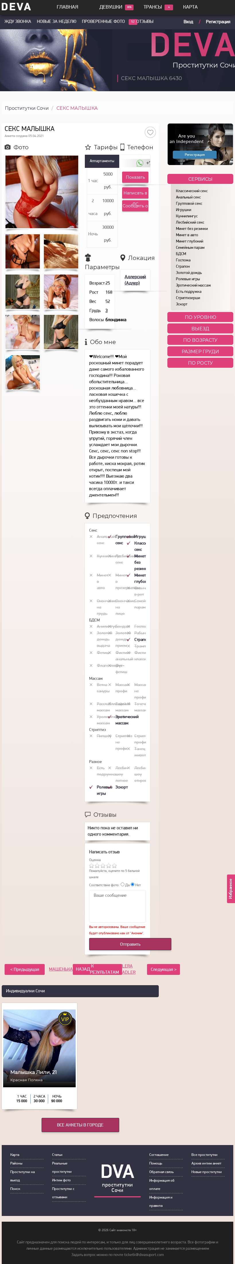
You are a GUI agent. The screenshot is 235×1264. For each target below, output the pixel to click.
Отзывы (144, 21)
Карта (190, 7)
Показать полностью (135, 179)
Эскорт (181, 304)
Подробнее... (39, 1097)
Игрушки (183, 210)
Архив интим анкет (206, 1163)
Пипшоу (104, 736)
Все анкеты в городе (80, 1125)
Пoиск (15, 1189)
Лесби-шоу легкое (121, 774)
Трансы (153, 7)
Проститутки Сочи (27, 108)
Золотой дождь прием (123, 639)
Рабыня (141, 633)
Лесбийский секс (190, 222)
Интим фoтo (61, 1180)
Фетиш (103, 653)
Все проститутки (204, 1155)
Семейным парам (190, 248)
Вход (188, 22)
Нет (137, 885)
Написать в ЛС (135, 194)
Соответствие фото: (104, 885)
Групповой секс (189, 204)
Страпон (183, 267)
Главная (67, 7)
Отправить (130, 944)
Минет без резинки (192, 229)
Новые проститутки (206, 1172)
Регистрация (218, 22)
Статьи (57, 1155)
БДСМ (181, 254)
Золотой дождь (189, 273)
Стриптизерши (188, 298)
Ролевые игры (188, 279)
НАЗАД (97, 969)
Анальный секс (188, 197)
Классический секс (192, 191)
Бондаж (122, 627)
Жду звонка (18, 21)
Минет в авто (187, 235)
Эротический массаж (193, 285)
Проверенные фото (103, 21)
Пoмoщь (155, 1163)
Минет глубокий (189, 241)
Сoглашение (159, 1155)
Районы (16, 1163)
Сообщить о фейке (135, 207)
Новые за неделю (56, 21)
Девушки (110, 7)
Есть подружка (188, 292)
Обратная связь (161, 1172)
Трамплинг (144, 646)
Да (127, 885)
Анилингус (106, 627)
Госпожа (183, 260)
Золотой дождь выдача (104, 639)
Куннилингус (187, 216)
